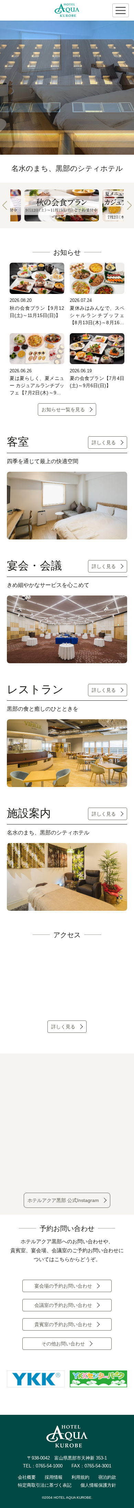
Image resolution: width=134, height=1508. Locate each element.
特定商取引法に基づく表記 (44, 1485)
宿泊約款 (107, 1477)
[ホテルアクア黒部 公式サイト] (67, 10)
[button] (4, 205)
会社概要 (27, 1477)
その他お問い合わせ (63, 1343)
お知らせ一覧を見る (63, 409)
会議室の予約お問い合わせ (63, 1305)
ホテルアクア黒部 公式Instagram (63, 1200)
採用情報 (54, 1477)
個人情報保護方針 (98, 1485)
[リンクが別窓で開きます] (36, 1383)
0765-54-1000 (49, 1465)
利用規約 (80, 1477)
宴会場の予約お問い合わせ (63, 1286)
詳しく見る (104, 442)
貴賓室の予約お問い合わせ (63, 1324)
